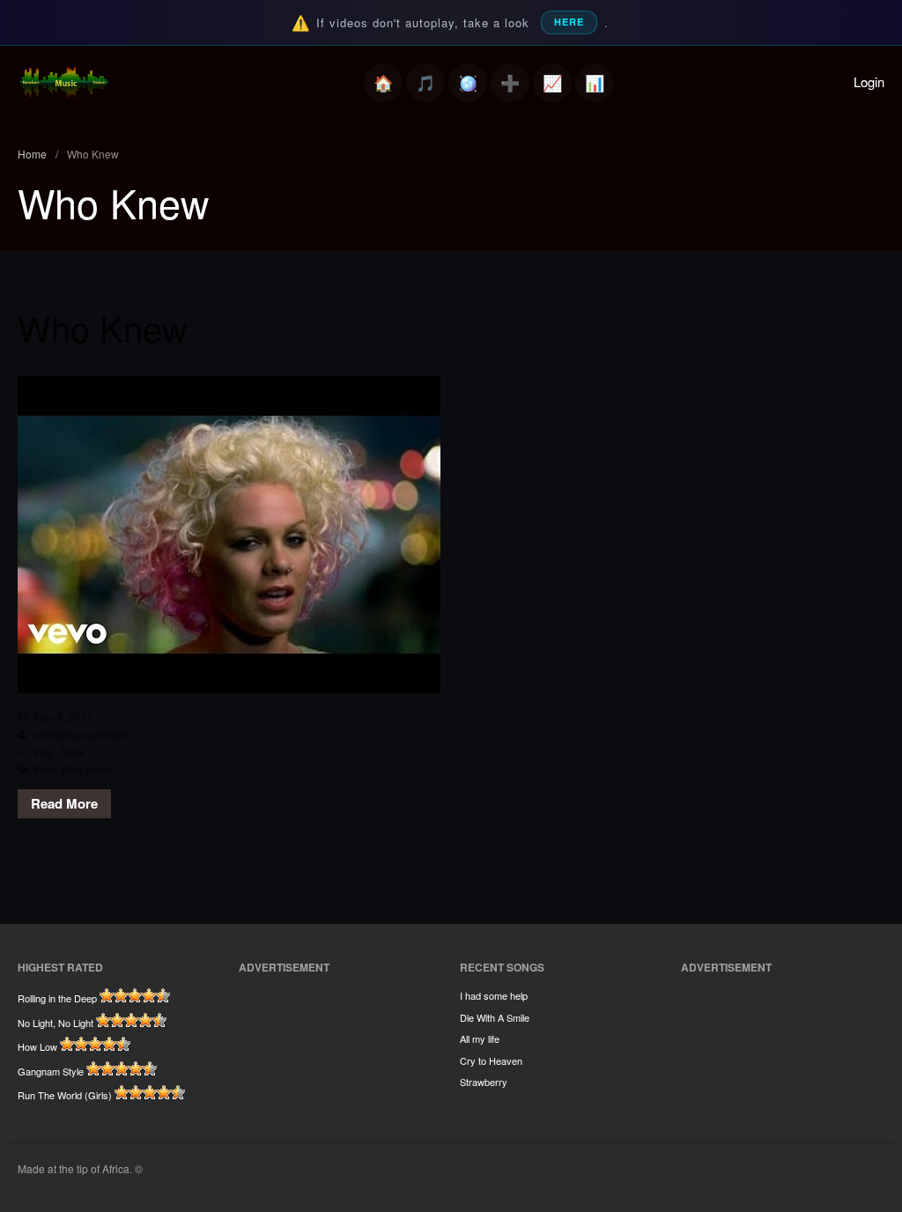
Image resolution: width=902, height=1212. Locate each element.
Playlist (425, 82)
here (569, 21)
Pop (44, 751)
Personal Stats (552, 82)
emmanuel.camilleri (81, 734)
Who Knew (103, 327)
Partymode (467, 82)
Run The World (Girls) (65, 1095)
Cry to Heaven (491, 1060)
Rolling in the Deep (57, 998)
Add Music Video (510, 82)
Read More (64, 803)
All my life (479, 1038)
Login (869, 81)
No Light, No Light (55, 1023)
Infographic (594, 82)
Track (72, 751)
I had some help (494, 995)
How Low (37, 1046)
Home (383, 82)
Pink (44, 769)
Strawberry (483, 1082)
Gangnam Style (51, 1071)
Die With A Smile (494, 1017)
